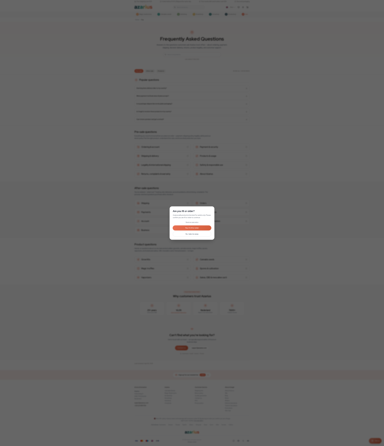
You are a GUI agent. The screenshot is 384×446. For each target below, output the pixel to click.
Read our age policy (192, 222)
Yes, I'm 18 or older (192, 228)
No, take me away (192, 234)
